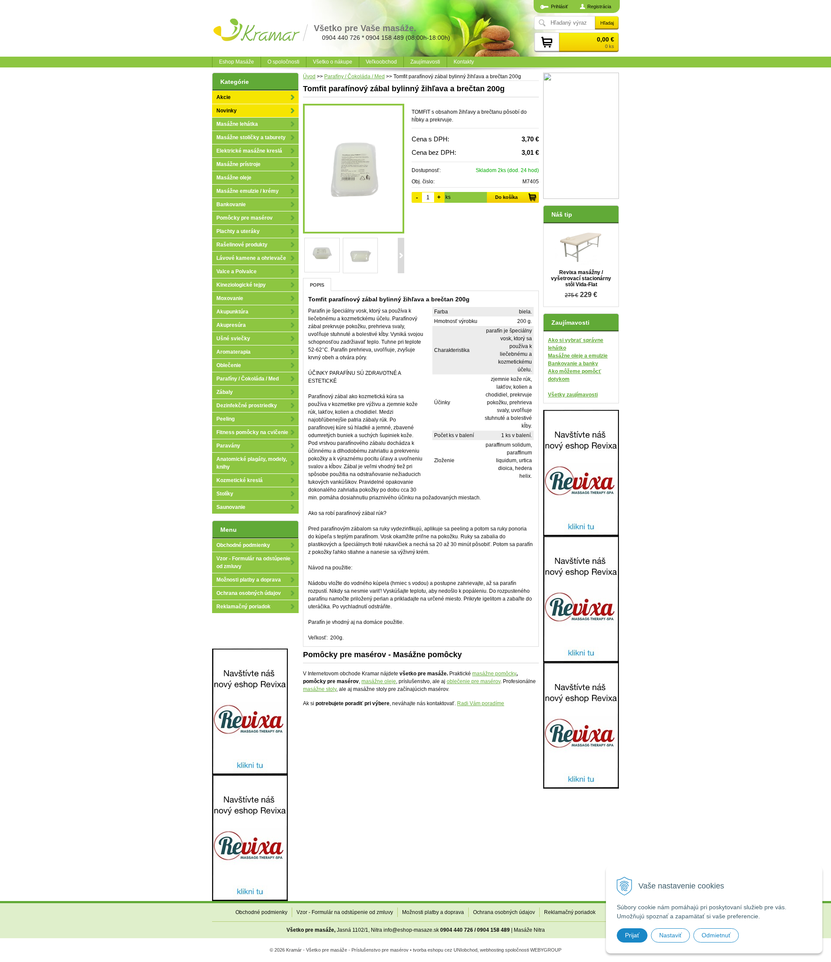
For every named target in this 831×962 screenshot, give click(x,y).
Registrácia (599, 6)
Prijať (632, 935)
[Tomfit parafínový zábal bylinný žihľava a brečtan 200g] (354, 168)
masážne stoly (319, 689)
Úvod (309, 77)
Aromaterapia (233, 352)
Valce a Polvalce (236, 271)
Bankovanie (231, 204)
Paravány (228, 446)
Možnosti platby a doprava (248, 580)
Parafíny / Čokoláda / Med (354, 77)
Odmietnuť (716, 935)
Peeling (225, 419)
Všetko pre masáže (310, 930)
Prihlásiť (559, 6)
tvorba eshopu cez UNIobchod (445, 949)
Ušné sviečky (233, 339)
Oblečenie (228, 365)
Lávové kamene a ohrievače (251, 258)
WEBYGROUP (545, 949)
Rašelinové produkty (241, 245)
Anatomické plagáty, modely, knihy (251, 463)
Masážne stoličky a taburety (251, 137)
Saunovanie (230, 507)
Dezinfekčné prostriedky (246, 406)
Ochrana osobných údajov (248, 593)
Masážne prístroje (238, 164)
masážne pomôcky (494, 674)
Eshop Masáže (236, 62)
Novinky (226, 111)
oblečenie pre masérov (473, 681)
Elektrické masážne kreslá (249, 151)
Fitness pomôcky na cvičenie (252, 432)
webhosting (492, 949)
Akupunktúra (232, 312)
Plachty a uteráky (238, 231)
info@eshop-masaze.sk (411, 930)
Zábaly (224, 392)
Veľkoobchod (381, 62)
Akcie (223, 97)
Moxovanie (229, 298)
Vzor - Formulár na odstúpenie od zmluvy (253, 562)
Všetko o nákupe (332, 62)
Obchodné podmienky (243, 545)
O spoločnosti (283, 62)
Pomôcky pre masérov (244, 218)
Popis (317, 285)
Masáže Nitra (529, 930)
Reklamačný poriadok (243, 607)
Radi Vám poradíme (480, 703)
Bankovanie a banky (573, 364)
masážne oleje (378, 681)
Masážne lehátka (237, 124)
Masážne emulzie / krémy (247, 191)
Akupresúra (231, 325)
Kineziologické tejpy (241, 285)
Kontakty (464, 62)
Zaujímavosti (425, 62)
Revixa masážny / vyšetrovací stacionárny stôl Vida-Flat (581, 278)
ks (448, 197)
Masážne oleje (233, 178)
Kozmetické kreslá (239, 480)
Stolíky (224, 494)
